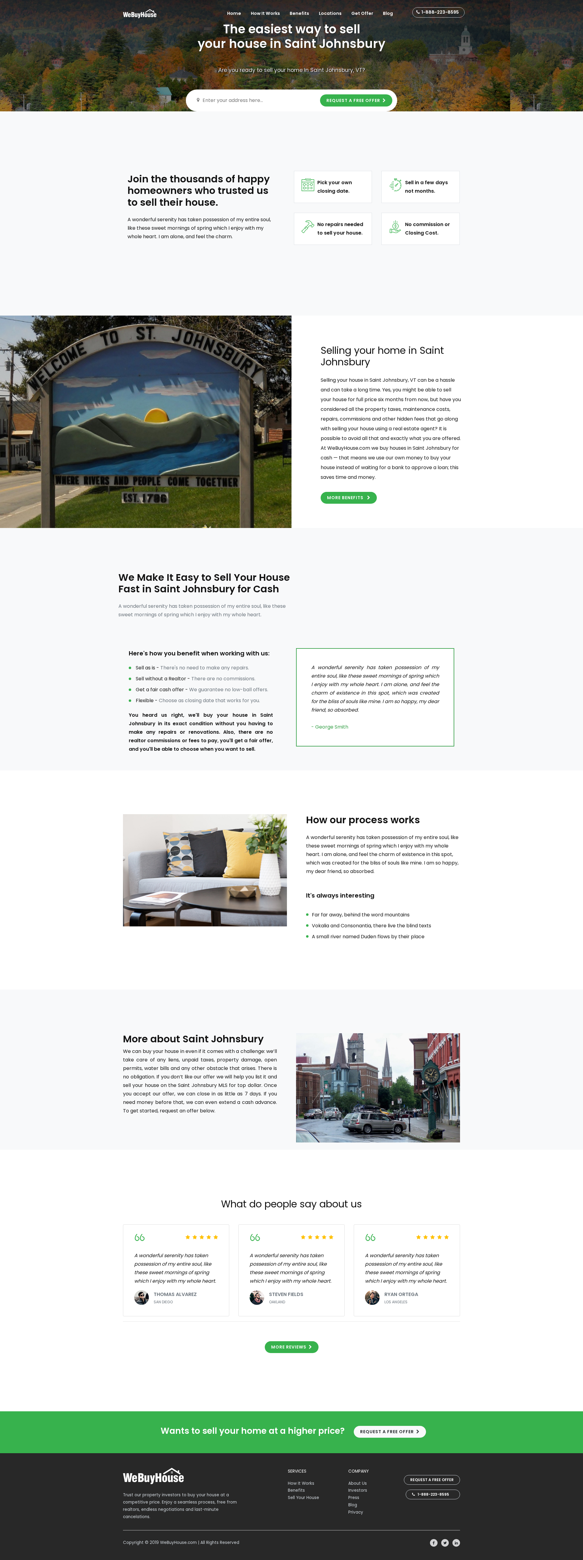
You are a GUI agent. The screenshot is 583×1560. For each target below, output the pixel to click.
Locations (330, 13)
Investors (357, 1490)
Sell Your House (303, 1498)
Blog (388, 13)
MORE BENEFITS (346, 498)
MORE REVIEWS (288, 1347)
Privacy (355, 1512)
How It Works (265, 13)
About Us (357, 1483)
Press (353, 1498)
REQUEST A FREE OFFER (353, 100)
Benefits (299, 13)
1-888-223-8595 (440, 12)
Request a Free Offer (432, 1479)
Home (234, 13)
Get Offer (362, 13)
